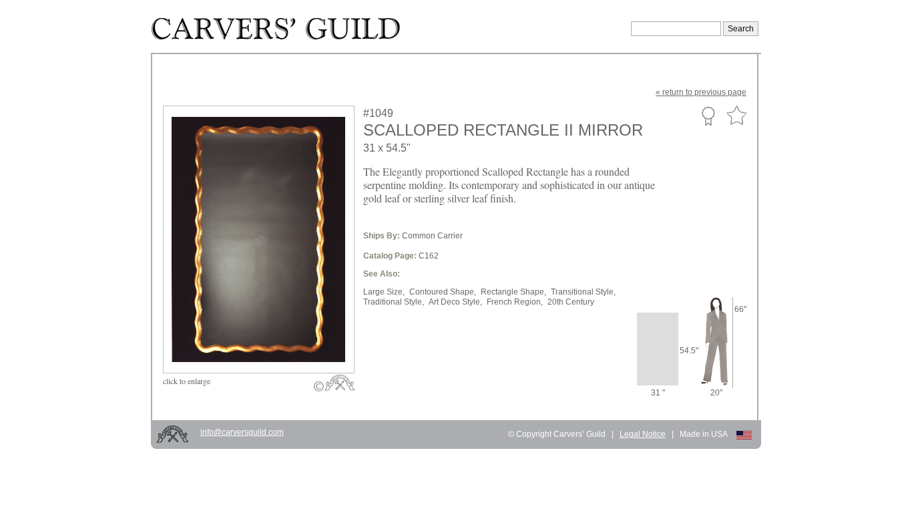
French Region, (515, 302)
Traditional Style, (393, 302)
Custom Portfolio (708, 116)
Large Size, (384, 292)
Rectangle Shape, (513, 292)
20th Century (570, 302)
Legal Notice (643, 434)
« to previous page (701, 92)
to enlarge (186, 380)
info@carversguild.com (242, 432)
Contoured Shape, (442, 292)
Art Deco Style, (455, 302)
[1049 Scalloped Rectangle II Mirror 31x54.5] (267, 342)
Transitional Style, (583, 292)
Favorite (736, 116)
